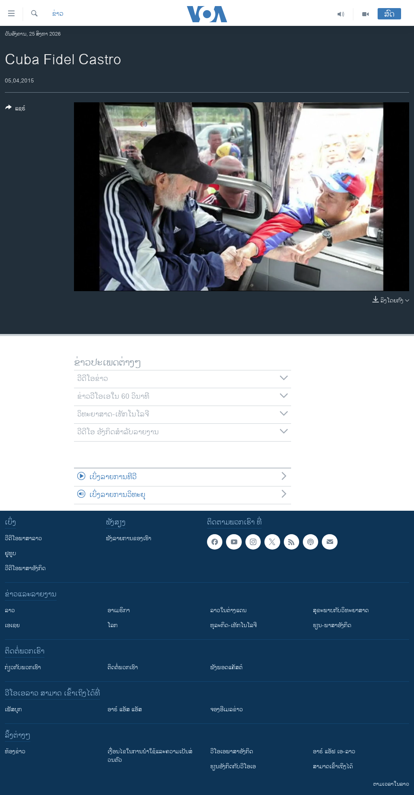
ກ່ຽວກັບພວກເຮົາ (23, 667)
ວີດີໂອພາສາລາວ (23, 538)
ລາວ (10, 610)
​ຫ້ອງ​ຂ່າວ (15, 751)
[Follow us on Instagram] (253, 542)
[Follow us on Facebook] (214, 542)
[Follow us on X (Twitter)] (272, 542)
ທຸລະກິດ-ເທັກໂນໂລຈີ (233, 625)
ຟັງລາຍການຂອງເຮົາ (128, 538)
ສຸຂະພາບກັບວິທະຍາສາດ (341, 610)
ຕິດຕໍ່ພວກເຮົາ (123, 667)
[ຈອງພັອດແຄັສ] (329, 542)
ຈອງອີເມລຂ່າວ (226, 709)
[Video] (365, 14)
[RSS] (291, 542)
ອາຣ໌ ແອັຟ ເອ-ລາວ (334, 751)
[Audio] (341, 14)
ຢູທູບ (10, 553)
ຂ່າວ (57, 14)
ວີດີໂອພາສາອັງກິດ (25, 568)
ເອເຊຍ (12, 625)
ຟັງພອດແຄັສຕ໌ (226, 667)
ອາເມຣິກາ (119, 610)
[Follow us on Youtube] (233, 542)
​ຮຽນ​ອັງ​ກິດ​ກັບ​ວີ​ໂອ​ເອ (233, 766)
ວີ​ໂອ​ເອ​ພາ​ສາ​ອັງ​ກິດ (231, 751)
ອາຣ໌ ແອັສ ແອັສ (125, 709)
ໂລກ (113, 625)
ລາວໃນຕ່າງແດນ (228, 610)
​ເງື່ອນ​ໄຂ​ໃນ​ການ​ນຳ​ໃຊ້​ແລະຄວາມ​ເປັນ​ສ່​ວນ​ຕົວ (150, 755)
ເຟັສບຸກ (13, 709)
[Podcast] (310, 542)
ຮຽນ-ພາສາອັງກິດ (332, 625)
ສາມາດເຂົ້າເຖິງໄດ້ (333, 766)
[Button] (15, 109)
